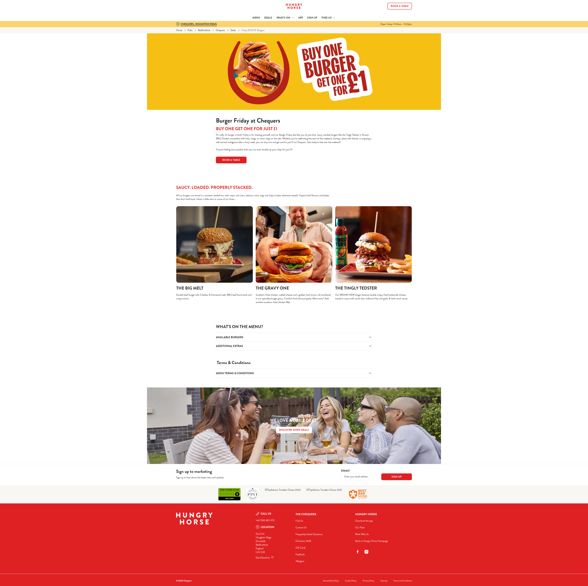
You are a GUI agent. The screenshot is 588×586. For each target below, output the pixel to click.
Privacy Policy (368, 580)
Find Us (299, 521)
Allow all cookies (395, 8)
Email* (345, 471)
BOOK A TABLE (231, 160)
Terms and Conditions (403, 580)
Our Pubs (360, 527)
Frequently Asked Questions (309, 534)
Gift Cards (301, 547)
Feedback (300, 554)
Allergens (300, 561)
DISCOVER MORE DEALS (294, 430)
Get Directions (263, 557)
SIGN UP (397, 476)
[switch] (255, 28)
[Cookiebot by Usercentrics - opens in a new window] (187, 28)
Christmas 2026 (303, 541)
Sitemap (384, 580)
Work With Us (362, 534)
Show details (327, 28)
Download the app (364, 521)
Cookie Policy (350, 580)
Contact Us (301, 527)
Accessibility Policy (331, 580)
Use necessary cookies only (394, 18)
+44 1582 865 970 (265, 520)
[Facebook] (357, 551)
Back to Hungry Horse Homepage (371, 541)
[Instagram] (366, 551)
